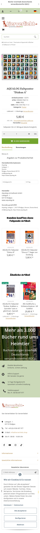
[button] (1, 4)
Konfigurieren (20, 518)
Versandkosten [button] (28, 111)
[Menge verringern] (4, 134)
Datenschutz (18, 505)
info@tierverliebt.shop (19, 432)
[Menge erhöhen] (29, 134)
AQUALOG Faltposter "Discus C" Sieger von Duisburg (29, 252)
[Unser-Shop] (13, 405)
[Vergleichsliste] (19, 11)
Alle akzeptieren (20, 511)
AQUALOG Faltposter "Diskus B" (11, 251)
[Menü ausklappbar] (3, 18)
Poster (24, 107)
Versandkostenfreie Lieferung (23, 121)
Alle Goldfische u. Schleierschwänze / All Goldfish (29, 306)
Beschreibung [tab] (7, 147)
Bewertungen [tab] (21, 147)
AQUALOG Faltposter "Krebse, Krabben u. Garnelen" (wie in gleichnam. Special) (11, 307)
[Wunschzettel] (27, 11)
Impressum (8, 505)
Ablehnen (20, 525)
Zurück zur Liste (7, 42)
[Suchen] (36, 37)
